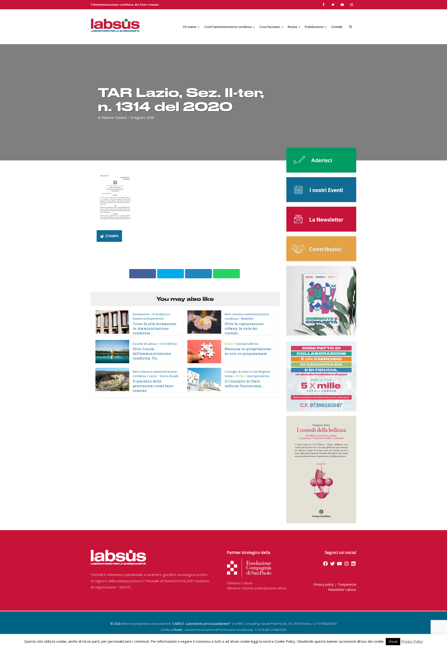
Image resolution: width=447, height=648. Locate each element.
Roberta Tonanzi (113, 118)
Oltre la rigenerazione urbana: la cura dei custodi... (244, 328)
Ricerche (247, 318)
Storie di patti (169, 376)
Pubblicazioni (314, 27)
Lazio (153, 376)
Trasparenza (346, 584)
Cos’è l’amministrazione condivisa (228, 27)
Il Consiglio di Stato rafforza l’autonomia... (244, 383)
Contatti (336, 27)
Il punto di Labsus (145, 344)
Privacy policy (323, 584)
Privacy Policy (412, 641)
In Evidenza (160, 314)
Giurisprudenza (247, 344)
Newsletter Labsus (342, 589)
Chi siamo (189, 27)
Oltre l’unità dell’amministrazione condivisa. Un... (152, 353)
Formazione (141, 314)
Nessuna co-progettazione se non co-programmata (248, 351)
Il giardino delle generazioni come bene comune (153, 386)
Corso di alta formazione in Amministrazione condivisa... (154, 328)
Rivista (292, 27)
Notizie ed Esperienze (148, 318)
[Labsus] (115, 25)
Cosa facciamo (269, 27)
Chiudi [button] (393, 641)
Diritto (229, 344)
